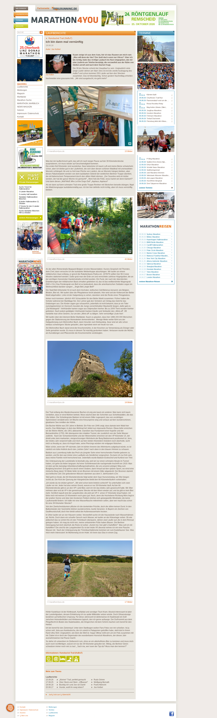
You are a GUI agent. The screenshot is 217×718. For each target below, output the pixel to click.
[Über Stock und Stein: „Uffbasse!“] (58, 682)
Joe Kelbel (56, 49)
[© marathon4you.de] (89, 145)
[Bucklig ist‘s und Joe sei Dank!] (58, 685)
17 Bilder (128, 602)
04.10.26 (142, 245)
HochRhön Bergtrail (154, 181)
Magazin (19, 26)
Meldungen (21, 8)
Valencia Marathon (154, 264)
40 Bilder (128, 259)
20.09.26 (142, 239)
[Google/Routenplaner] (76, 659)
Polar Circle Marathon (155, 250)
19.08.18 (49, 685)
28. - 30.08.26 (142, 94)
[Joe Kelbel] (92, 687)
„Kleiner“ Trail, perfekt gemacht (72, 680)
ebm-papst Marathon (155, 178)
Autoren (20, 110)
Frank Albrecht (100, 685)
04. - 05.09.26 (142, 103)
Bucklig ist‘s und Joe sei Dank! (72, 685)
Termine (19, 20)
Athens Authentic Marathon (157, 261)
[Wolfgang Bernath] (92, 682)
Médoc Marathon (153, 237)
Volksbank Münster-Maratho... (158, 175)
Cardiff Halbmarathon (155, 245)
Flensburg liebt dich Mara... (157, 121)
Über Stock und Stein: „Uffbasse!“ (73, 682)
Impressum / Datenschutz (28, 113)
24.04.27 (142, 277)
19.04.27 (142, 275)
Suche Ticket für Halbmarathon (25, 188)
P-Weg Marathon (153, 159)
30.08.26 (142, 234)
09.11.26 (142, 261)
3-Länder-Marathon (26, 191)
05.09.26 (142, 110)
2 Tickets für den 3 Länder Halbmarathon (29, 207)
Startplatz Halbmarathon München (28, 198)
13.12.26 (142, 269)
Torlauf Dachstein (153, 118)
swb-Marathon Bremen (155, 173)
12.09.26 (142, 162)
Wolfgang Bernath (101, 682)
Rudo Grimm (99, 680)
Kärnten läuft (151, 95)
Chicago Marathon (154, 248)
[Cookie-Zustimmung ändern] (10, 708)
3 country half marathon (28, 194)
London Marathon (153, 277)
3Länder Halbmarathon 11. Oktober (29, 202)
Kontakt (20, 117)
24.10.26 (142, 250)
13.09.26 (142, 173)
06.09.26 (142, 121)
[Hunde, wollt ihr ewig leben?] (58, 687)
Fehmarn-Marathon (154, 116)
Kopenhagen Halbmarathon (157, 239)
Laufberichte (22, 14)
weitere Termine (145, 188)
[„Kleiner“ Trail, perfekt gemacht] (58, 679)
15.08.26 (49, 680)
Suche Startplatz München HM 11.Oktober (29, 212)
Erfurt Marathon (153, 165)
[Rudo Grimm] (92, 679)
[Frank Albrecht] (92, 685)
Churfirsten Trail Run (155, 98)
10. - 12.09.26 (142, 158)
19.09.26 (142, 183)
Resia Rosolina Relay (155, 104)
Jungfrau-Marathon (154, 110)
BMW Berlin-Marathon (155, 242)
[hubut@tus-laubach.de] (56, 659)
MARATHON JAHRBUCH (28, 103)
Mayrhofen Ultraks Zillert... (157, 107)
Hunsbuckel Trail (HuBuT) (60, 38)
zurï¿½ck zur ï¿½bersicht (59, 694)
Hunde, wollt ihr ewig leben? (71, 687)
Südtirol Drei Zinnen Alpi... (156, 162)
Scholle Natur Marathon (156, 167)
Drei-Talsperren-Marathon (157, 183)
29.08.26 (142, 98)
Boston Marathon (153, 275)
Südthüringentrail (153, 170)
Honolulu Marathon (154, 269)
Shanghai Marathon (154, 266)
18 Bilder (128, 402)
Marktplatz (21, 97)
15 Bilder (128, 151)
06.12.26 (142, 264)
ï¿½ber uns (24, 715)
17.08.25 (49, 682)
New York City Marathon (156, 258)
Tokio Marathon (153, 272)
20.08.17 (49, 687)
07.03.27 (142, 272)
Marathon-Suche (24, 100)
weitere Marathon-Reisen (149, 281)
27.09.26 (142, 242)
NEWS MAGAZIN (24, 107)
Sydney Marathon (153, 234)
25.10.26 (142, 253)
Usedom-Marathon (154, 113)
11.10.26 (142, 248)
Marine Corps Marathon (156, 253)
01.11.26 (142, 258)
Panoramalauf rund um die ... (158, 100)
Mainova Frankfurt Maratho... (158, 256)
